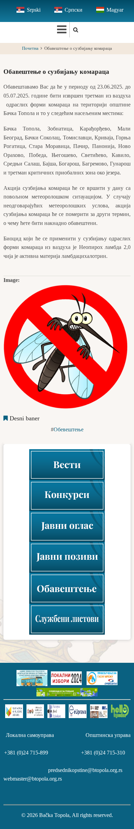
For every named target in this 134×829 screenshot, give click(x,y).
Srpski (34, 10)
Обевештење (68, 429)
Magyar (115, 10)
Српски (73, 10)
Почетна (30, 48)
